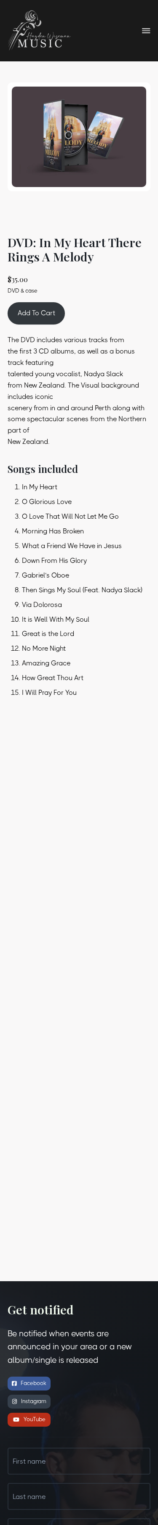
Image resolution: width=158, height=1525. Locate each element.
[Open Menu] (146, 30)
